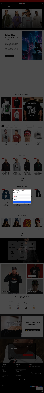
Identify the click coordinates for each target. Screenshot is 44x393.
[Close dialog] (30, 190)
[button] (22, 196)
